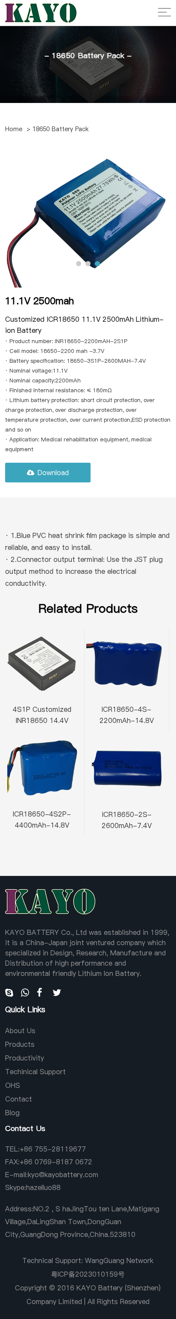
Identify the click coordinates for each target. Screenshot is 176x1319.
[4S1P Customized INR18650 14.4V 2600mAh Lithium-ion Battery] (42, 662)
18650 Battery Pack (60, 129)
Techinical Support (35, 1071)
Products (20, 1044)
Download (53, 472)
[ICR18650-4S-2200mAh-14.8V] (126, 662)
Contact (18, 1099)
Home (13, 129)
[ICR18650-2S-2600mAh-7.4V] (126, 767)
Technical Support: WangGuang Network (87, 1260)
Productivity (24, 1058)
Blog (12, 1112)
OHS (12, 1085)
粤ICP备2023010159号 (88, 1274)
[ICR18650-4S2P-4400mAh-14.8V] (42, 767)
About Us (20, 1030)
